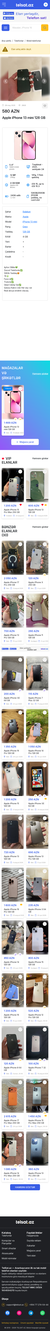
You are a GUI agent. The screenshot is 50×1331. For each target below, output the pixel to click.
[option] (25, 79)
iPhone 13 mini (30, 221)
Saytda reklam (34, 1240)
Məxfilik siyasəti (41, 1323)
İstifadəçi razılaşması (10, 1323)
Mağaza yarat (27, 442)
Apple (25, 216)
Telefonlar (19, 41)
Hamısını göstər (40, 373)
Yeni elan (31, 1255)
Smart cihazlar (9, 1248)
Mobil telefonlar (34, 41)
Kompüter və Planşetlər (8, 1242)
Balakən (27, 211)
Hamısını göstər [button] (25, 1187)
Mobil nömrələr (9, 1258)
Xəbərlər (31, 1245)
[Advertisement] (25, 329)
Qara (25, 226)
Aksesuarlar (7, 1253)
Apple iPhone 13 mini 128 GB (23, 118)
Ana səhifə (6, 41)
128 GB (26, 231)
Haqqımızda (32, 1235)
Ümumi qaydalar (27, 1323)
